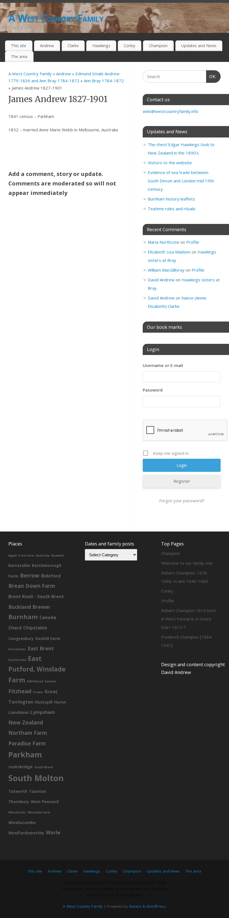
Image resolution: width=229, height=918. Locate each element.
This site (18, 45)
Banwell (57, 555)
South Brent (43, 767)
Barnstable (19, 565)
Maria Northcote (163, 242)
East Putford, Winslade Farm (36, 669)
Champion (158, 45)
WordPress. (156, 906)
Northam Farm (27, 732)
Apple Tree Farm (21, 555)
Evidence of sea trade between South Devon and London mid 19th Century (181, 181)
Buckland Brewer (29, 606)
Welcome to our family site (187, 563)
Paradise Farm (27, 743)
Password (153, 390)
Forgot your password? (181, 500)
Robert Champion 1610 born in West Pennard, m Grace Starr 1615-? (188, 619)
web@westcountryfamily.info (170, 111)
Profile (192, 242)
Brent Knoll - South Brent (36, 596)
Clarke (73, 45)
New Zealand (25, 722)
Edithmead (35, 681)
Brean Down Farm (31, 586)
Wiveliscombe (22, 822)
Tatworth (17, 791)
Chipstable (35, 628)
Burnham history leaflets (171, 199)
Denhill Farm (47, 638)
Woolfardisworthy (26, 832)
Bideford (51, 576)
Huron (60, 702)
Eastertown (17, 660)
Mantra (135, 906)
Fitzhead (19, 691)
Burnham (23, 617)
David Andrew (161, 279)
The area (19, 56)
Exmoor (50, 681)
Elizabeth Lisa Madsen (169, 252)
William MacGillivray (166, 270)
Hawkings (101, 45)
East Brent (41, 648)
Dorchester (17, 649)
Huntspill (44, 702)
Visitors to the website (170, 162)
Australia (43, 555)
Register (181, 481)
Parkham (25, 754)
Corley (129, 45)
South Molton (36, 778)
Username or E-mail (163, 365)
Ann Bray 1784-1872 (104, 80)
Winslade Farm (39, 812)
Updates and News (198, 45)
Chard (15, 628)
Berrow (29, 575)
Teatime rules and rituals (171, 208)
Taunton (37, 791)
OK (211, 76)
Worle (53, 832)
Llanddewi (18, 712)
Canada (47, 617)
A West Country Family (55, 18)
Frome (38, 692)
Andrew (47, 45)
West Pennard (45, 801)
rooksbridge (20, 766)
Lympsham (42, 712)
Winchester (17, 812)
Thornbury (18, 801)
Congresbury (21, 638)
